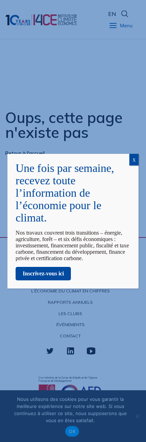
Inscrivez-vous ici (43, 273)
